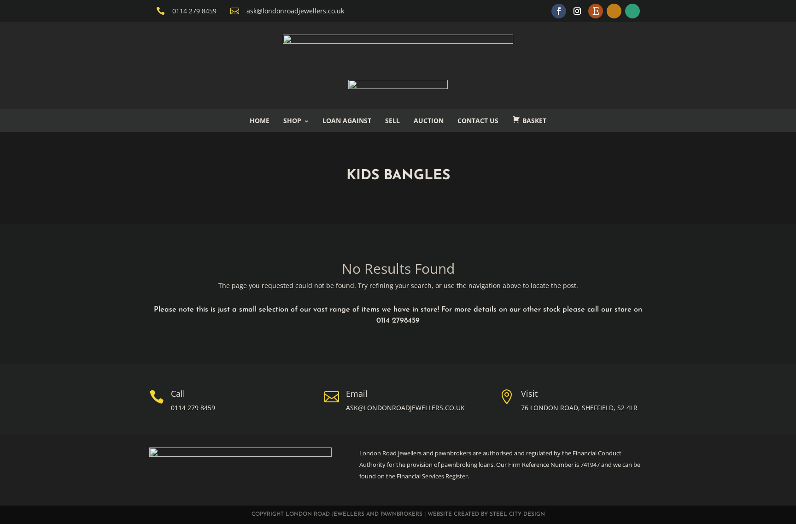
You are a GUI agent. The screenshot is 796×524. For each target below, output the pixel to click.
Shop (292, 120)
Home (259, 120)
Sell (392, 120)
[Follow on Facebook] (558, 11)
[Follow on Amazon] (614, 11)
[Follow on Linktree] (632, 11)
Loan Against (346, 120)
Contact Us (477, 120)
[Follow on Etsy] (595, 11)
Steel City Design (517, 514)
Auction (429, 120)
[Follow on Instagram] (577, 11)
